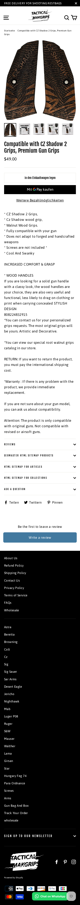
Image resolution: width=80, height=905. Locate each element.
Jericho (9, 694)
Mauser (9, 738)
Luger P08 (11, 716)
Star (7, 768)
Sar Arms (10, 679)
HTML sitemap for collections (25, 477)
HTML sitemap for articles (23, 466)
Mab (7, 709)
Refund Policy (14, 565)
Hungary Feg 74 (15, 776)
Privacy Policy (14, 588)
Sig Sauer (10, 671)
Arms (7, 798)
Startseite (9, 30)
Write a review (40, 537)
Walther (9, 746)
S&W (7, 731)
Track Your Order (16, 813)
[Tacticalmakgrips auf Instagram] (73, 861)
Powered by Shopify (13, 877)
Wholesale (11, 610)
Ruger (8, 723)
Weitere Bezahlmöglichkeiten (40, 200)
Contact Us (12, 580)
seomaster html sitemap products (28, 455)
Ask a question (15, 489)
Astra (7, 627)
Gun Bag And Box (16, 805)
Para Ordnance (14, 783)
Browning (10, 642)
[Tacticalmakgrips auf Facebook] (56, 861)
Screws (9, 790)
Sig (6, 664)
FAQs (7, 602)
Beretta (9, 634)
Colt (7, 649)
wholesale (11, 820)
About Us (10, 558)
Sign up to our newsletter (28, 836)
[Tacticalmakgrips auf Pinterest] (65, 861)
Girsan (8, 761)
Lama (8, 753)
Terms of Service (15, 595)
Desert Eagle (13, 686)
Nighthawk (11, 701)
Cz (6, 657)
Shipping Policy (15, 573)
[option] (40, 80)
